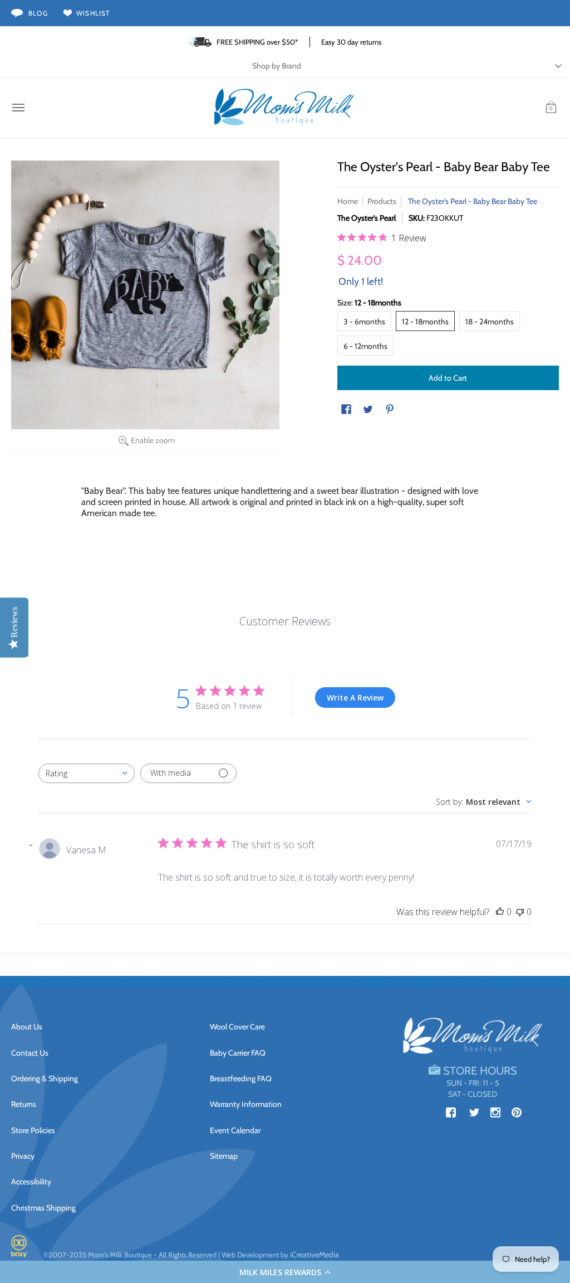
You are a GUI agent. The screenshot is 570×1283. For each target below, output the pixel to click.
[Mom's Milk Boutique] (283, 107)
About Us (26, 1027)
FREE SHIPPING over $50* (257, 41)
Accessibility (31, 1182)
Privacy (23, 1156)
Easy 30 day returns (351, 41)
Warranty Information (246, 1104)
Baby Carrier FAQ (238, 1053)
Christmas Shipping (43, 1208)
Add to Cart (448, 378)
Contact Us (29, 1053)
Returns (23, 1104)
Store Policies (33, 1130)
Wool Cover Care (237, 1027)
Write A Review (355, 697)
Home (347, 201)
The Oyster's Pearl (366, 218)
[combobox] (86, 773)
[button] (285, 1272)
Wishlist (93, 13)
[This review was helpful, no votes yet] (500, 912)
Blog (38, 13)
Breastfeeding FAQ (241, 1078)
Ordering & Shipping (44, 1078)
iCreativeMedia (314, 1255)
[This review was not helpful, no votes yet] (520, 912)
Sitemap (224, 1156)
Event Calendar (235, 1130)
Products (381, 201)
